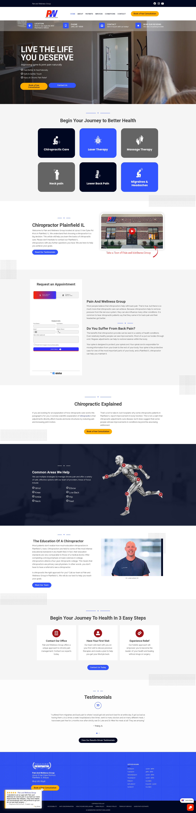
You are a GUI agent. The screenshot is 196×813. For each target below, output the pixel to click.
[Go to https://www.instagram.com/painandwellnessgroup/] (158, 3)
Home (72, 14)
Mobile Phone (61, 329)
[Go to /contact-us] (56, 642)
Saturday (131, 784)
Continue (54, 349)
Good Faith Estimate (141, 806)
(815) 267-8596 (38, 781)
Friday (130, 781)
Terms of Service (125, 806)
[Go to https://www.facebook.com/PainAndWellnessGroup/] (155, 3)
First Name (36, 323)
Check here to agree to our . (47, 345)
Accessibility (52, 806)
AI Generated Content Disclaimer (98, 810)
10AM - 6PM (150, 769)
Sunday (130, 787)
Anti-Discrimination (66, 806)
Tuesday (130, 772)
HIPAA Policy (99, 806)
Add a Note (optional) (39, 335)
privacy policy (55, 345)
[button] (45, 252)
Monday (130, 769)
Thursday (131, 778)
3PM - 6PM (149, 772)
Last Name (60, 323)
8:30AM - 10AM (151, 784)
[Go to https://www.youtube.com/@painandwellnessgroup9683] (162, 4)
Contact (122, 14)
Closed (148, 781)
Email (35, 329)
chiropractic (85, 416)
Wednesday (132, 775)
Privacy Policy (112, 806)
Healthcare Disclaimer (84, 806)
